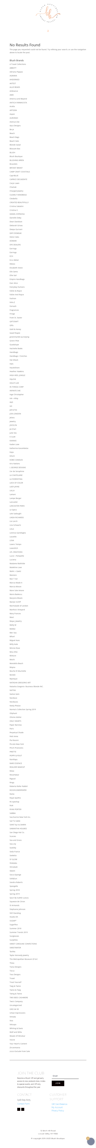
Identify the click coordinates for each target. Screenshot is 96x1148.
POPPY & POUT (16, 755)
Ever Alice (14, 283)
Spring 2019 (15, 894)
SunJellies (14, 940)
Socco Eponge (15, 874)
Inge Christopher (17, 394)
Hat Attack (14, 360)
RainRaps (14, 759)
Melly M (13, 625)
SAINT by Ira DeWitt (18, 824)
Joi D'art (13, 429)
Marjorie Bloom (16, 598)
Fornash (13, 306)
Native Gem (14, 694)
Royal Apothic (15, 798)
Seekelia (13, 855)
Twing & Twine (16, 993)
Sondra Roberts (16, 882)
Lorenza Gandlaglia (18, 533)
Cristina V (14, 210)
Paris (12, 728)
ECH (11, 256)
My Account (57, 1107)
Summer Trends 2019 (19, 932)
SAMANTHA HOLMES (18, 828)
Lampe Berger (15, 498)
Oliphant (13, 713)
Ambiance (14, 91)
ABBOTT (13, 68)
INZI (11, 402)
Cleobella (13, 198)
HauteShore (15, 367)
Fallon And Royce (17, 294)
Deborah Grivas (16, 225)
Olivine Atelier (16, 717)
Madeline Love (16, 567)
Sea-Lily (13, 844)
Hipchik (13, 379)
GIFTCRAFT (14, 321)
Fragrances (14, 310)
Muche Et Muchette (18, 671)
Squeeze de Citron (17, 901)
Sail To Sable (15, 821)
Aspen (12, 114)
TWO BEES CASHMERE (19, 997)
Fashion (13, 298)
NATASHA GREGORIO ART (20, 682)
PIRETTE (13, 751)
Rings (12, 782)
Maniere (13, 575)
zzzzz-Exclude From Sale (20, 1051)
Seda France (15, 851)
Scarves (13, 836)
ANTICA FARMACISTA (18, 102)
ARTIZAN (13, 110)
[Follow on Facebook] (18, 1109)
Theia (12, 963)
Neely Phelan (15, 705)
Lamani (13, 494)
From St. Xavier (16, 317)
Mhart (12, 636)
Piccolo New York (17, 744)
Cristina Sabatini (17, 206)
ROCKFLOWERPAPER (18, 790)
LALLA (12, 490)
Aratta (12, 106)
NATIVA (13, 690)
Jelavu (12, 417)
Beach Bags (14, 137)
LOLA (12, 529)
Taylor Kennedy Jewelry (19, 955)
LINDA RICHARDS (17, 517)
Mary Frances (15, 613)
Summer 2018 (15, 928)
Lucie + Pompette (17, 556)
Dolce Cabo (14, 237)
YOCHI (12, 1040)
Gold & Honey (15, 329)
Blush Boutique (16, 156)
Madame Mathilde (17, 563)
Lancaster (14, 502)
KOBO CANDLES (16, 460)
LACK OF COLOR (16, 483)
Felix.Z (12, 302)
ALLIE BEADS (15, 87)
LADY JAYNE (14, 486)
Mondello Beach (16, 663)
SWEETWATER (15, 947)
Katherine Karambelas (19, 448)
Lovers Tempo (15, 544)
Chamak (13, 187)
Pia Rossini (14, 740)
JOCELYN (13, 425)
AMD (12, 95)
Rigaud (13, 778)
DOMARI (13, 241)
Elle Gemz (14, 271)
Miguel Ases (15, 640)
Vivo (11, 1020)
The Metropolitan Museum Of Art (24, 959)
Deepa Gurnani (16, 229)
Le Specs (13, 510)
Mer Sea (13, 632)
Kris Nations (15, 463)
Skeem (12, 871)
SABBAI (13, 813)
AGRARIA (13, 75)
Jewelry (13, 421)
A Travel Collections (18, 64)
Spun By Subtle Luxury (19, 898)
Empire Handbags (17, 279)
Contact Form (23, 1104)
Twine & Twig (15, 990)
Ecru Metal (14, 260)
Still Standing (15, 913)
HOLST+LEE (14, 383)
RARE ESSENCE (16, 763)
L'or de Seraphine (17, 471)
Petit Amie (14, 736)
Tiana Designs (15, 967)
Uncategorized (16, 1005)
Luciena (13, 559)
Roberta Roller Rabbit (19, 786)
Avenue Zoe (14, 122)
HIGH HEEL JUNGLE (17, 375)
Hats (11, 364)
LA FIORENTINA (16, 479)
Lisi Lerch (14, 521)
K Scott (12, 437)
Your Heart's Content (18, 1043)
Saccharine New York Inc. (20, 817)
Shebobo (13, 863)
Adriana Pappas (16, 72)
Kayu (12, 452)
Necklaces (14, 702)
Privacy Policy (58, 1110)
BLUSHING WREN (17, 160)
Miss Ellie (14, 652)
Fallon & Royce (16, 291)
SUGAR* (13, 920)
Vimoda (13, 1017)
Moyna (12, 667)
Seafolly (13, 848)
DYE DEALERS (15, 244)
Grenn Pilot (14, 341)
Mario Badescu (16, 594)
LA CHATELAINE (16, 475)
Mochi (12, 659)
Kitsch (12, 456)
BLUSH (12, 152)
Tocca (12, 971)
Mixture (13, 655)
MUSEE (13, 675)
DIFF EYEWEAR (16, 233)
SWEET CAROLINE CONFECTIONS (23, 944)
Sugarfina (14, 924)
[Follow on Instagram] (22, 1109)
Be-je (12, 129)
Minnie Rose (15, 648)
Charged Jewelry (16, 191)
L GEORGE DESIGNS (18, 467)
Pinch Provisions (16, 748)
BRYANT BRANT (16, 168)
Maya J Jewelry (16, 621)
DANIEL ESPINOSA (17, 214)
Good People (15, 333)
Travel (12, 978)
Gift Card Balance (59, 1104)
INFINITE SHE (15, 390)
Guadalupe (14, 344)
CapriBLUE (14, 175)
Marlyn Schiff (15, 602)
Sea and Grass (16, 840)
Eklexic (12, 264)
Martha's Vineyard (17, 609)
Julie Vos (13, 433)
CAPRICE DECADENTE (18, 179)
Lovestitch (14, 548)
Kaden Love (14, 444)
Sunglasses (14, 936)
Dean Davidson (16, 221)
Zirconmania (15, 1047)
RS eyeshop (14, 802)
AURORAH (14, 118)
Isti (11, 406)
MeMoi (12, 629)
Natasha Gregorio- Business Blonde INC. (26, 686)
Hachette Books (16, 348)
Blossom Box (15, 148)
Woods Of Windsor (17, 1036)
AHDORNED (14, 79)
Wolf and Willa (16, 1032)
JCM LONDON (15, 413)
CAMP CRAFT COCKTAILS (20, 172)
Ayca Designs (15, 125)
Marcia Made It (16, 582)
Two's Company (16, 1001)
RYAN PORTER (15, 809)
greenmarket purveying (19, 337)
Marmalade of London (19, 606)
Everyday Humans (17, 287)
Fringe (12, 314)
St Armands (14, 905)
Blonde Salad (15, 145)
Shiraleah (14, 867)
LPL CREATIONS (16, 552)
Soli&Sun (13, 878)
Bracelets (13, 164)
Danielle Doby (15, 218)
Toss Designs (15, 974)
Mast (12, 617)
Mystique (13, 679)
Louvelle (13, 536)
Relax (12, 771)
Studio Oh (14, 917)
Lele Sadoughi (15, 513)
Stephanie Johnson (17, 909)
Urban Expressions (17, 1013)
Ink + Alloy (14, 398)
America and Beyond (18, 99)
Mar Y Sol (14, 579)
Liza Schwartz (15, 525)
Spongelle (14, 886)
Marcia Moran (15, 586)
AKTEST (13, 83)
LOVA (12, 540)
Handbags (14, 352)
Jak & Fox (13, 410)
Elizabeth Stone (16, 268)
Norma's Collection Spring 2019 (23, 709)
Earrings (13, 248)
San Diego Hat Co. (17, 832)
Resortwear (14, 775)
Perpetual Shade (17, 732)
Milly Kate (14, 644)
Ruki (11, 805)
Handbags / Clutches (18, 356)
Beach (12, 133)
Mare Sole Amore (17, 590)
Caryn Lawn (14, 183)
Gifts (12, 325)
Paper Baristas (16, 725)
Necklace (13, 698)
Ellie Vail (13, 275)
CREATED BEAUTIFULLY (19, 202)
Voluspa (13, 1024)
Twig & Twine (15, 986)
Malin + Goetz (15, 571)
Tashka (12, 951)
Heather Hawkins (17, 371)
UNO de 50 (14, 1009)
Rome (12, 794)
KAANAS (13, 440)
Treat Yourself (15, 982)
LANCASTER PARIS (17, 506)
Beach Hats (14, 141)
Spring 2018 (15, 890)
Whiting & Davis (16, 1028)
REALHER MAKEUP (17, 767)
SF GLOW (13, 859)
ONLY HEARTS (15, 721)
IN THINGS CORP (17, 387)
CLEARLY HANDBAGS (18, 195)
